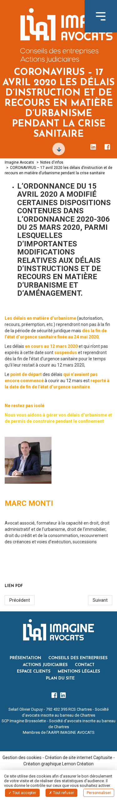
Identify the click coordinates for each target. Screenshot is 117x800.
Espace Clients (34, 671)
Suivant (100, 600)
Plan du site (60, 678)
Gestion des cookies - (23, 757)
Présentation (25, 658)
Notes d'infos (51, 162)
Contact (85, 665)
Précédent (19, 600)
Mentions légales (79, 671)
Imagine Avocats (19, 162)
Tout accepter (24, 793)
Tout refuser (63, 793)
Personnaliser (99, 793)
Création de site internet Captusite (78, 757)
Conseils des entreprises (78, 658)
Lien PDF (14, 586)
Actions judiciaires (45, 665)
